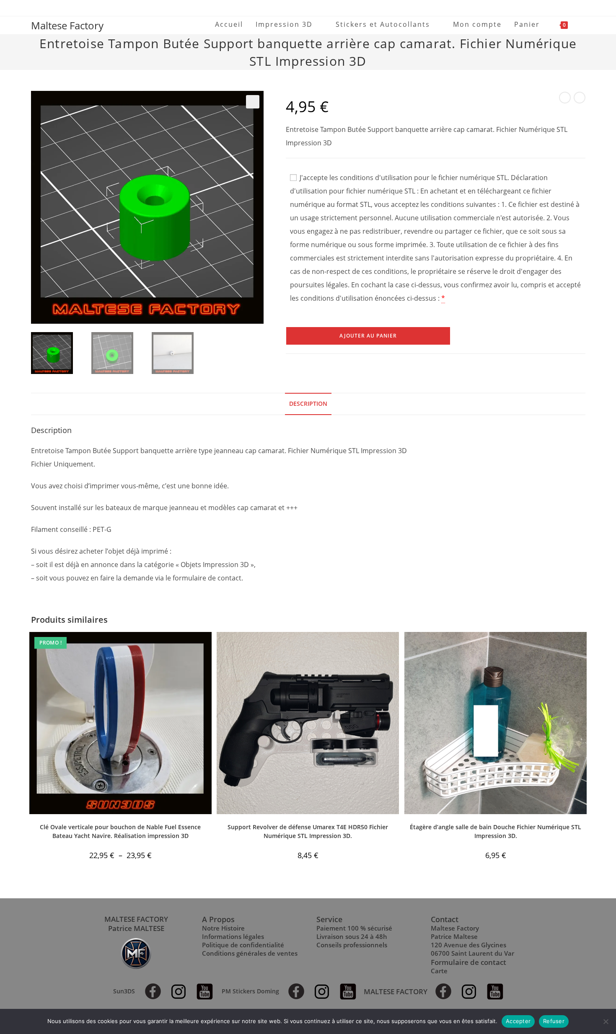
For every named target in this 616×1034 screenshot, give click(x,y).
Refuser (553, 1021)
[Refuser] (605, 1021)
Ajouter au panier (368, 335)
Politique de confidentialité (243, 945)
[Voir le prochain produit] (579, 97)
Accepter (518, 1021)
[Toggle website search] (583, 24)
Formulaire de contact (468, 962)
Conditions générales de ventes (250, 953)
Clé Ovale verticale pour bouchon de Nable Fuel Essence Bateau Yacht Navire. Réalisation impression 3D (120, 831)
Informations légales (233, 936)
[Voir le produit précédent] (565, 97)
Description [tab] (308, 403)
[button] (252, 101)
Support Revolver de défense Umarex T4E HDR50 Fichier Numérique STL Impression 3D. (308, 831)
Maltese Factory (67, 25)
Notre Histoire (223, 928)
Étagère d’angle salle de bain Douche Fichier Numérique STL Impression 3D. (495, 831)
